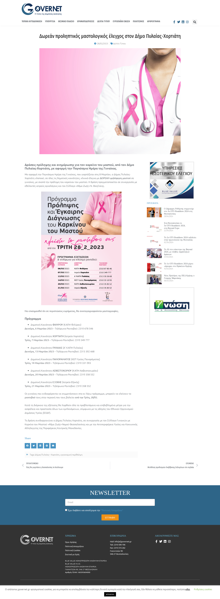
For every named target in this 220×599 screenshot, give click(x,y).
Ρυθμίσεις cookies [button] (203, 589)
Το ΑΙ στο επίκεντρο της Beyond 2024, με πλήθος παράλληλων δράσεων (178, 252)
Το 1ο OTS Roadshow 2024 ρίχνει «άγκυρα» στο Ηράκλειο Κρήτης (178, 264)
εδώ (187, 589)
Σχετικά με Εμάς (72, 554)
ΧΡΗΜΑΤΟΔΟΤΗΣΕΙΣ (85, 21)
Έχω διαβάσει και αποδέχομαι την (95, 510)
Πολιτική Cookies (72, 550)
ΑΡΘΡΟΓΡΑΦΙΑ (153, 21)
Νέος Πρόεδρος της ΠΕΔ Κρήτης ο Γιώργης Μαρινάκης (179, 276)
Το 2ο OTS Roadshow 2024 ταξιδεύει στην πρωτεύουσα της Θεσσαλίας (180, 238)
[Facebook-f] (174, 22)
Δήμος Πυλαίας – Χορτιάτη (47, 454)
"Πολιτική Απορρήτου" (112, 510)
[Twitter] (178, 22)
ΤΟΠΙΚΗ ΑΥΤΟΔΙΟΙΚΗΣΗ (32, 21)
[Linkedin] (183, 22)
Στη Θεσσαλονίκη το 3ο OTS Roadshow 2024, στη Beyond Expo (174, 225)
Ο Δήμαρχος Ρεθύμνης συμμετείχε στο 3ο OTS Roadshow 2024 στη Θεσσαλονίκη (179, 211)
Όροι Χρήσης (71, 542)
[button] (194, 21)
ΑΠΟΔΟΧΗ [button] (110, 594)
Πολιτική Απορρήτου (74, 546)
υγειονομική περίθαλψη (71, 454)
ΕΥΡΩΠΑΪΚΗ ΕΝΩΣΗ (121, 21)
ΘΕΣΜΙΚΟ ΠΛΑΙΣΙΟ (66, 21)
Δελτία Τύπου (119, 43)
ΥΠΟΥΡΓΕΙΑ (50, 21)
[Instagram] (187, 22)
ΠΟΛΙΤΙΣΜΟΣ (138, 21)
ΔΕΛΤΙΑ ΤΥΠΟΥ (103, 21)
